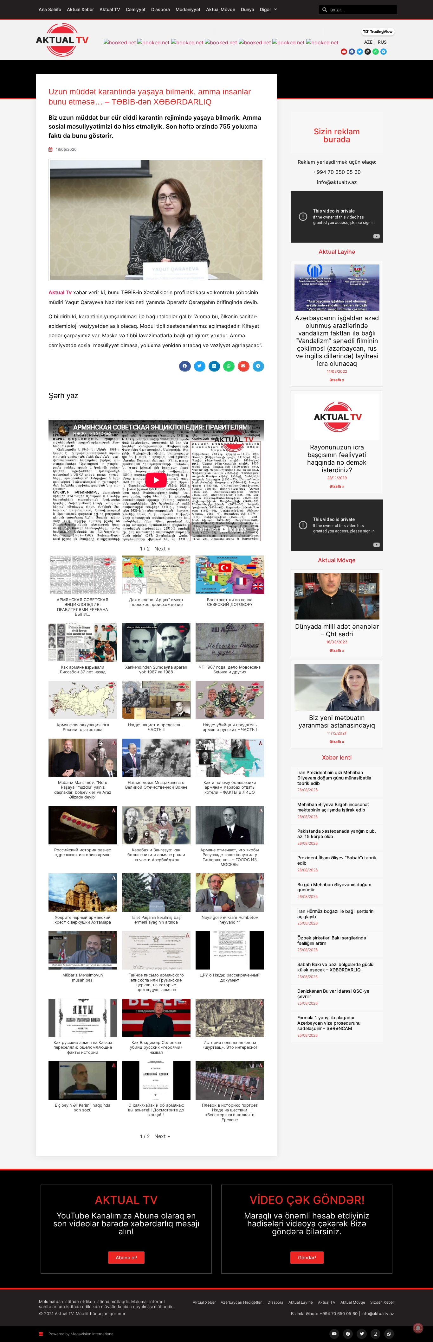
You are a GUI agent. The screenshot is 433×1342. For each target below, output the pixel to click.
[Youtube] (344, 51)
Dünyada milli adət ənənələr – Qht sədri (337, 630)
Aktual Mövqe (220, 9)
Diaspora (160, 9)
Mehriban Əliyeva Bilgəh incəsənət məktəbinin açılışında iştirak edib (333, 807)
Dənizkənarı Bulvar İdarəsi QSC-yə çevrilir (333, 993)
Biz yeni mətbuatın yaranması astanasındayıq (337, 721)
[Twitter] (360, 51)
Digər (265, 9)
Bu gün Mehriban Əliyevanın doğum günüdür (334, 887)
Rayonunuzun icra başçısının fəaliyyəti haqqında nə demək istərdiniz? (336, 458)
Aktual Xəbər (80, 9)
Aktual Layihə (337, 251)
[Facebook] (352, 51)
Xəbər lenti (337, 757)
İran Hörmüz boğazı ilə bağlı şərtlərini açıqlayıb (335, 913)
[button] (185, 366)
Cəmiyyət (135, 9)
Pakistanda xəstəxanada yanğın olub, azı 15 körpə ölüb (336, 833)
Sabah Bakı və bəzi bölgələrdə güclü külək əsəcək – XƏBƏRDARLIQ (335, 967)
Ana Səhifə (50, 9)
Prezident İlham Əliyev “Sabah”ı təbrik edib (336, 860)
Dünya (247, 9)
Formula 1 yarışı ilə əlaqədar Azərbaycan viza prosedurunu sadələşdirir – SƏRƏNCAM (328, 1023)
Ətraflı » (337, 380)
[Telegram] (383, 51)
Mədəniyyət (188, 9)
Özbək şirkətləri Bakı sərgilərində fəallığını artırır (331, 940)
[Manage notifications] (418, 1328)
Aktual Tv (60, 292)
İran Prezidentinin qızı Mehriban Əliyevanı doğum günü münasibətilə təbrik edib (334, 778)
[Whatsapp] (375, 51)
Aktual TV (110, 9)
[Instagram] (368, 51)
